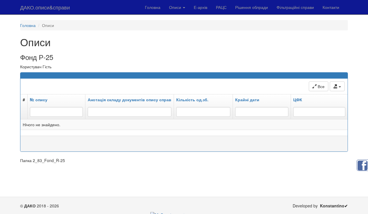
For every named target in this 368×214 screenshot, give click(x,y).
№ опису (38, 99)
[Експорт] (337, 86)
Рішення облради (251, 7)
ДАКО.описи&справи (45, 7)
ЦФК (297, 99)
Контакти (331, 7)
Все (321, 86)
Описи (175, 7)
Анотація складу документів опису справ (129, 99)
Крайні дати (247, 99)
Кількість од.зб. (192, 99)
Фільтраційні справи (295, 7)
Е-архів (200, 7)
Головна (152, 7)
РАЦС (221, 7)
